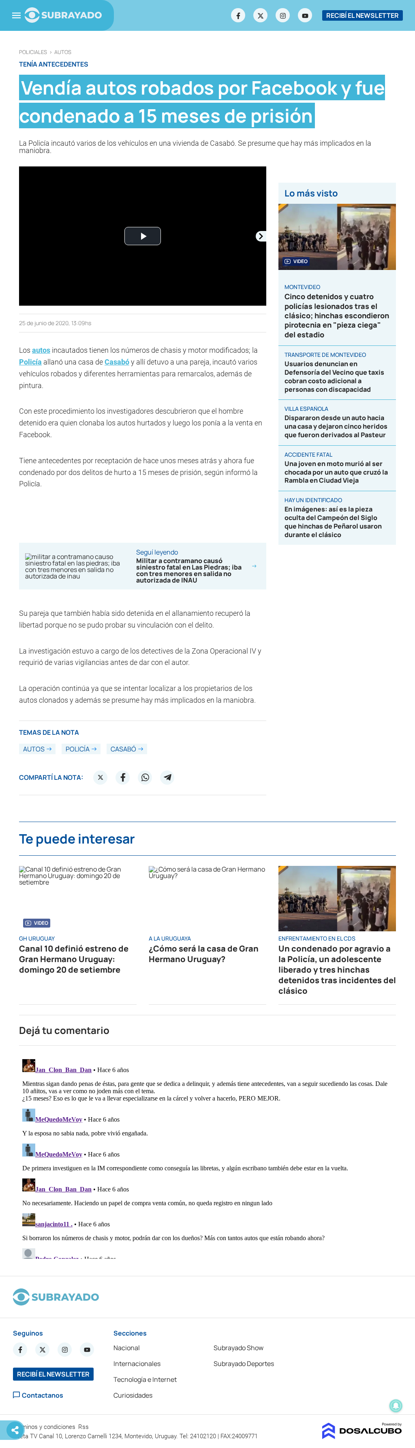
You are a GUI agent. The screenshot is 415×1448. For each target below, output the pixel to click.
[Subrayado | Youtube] (305, 15)
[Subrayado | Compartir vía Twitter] (100, 777)
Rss (84, 1427)
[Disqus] (207, 1157)
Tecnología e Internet (145, 1379)
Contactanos (42, 1395)
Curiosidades (132, 1395)
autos (62, 52)
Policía (30, 362)
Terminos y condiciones (45, 1427)
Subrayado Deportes (244, 1363)
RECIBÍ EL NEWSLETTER (362, 15)
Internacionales (136, 1363)
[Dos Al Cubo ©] (362, 1436)
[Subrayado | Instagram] (283, 15)
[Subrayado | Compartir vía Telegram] (167, 777)
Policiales (33, 52)
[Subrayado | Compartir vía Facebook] (123, 777)
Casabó (117, 362)
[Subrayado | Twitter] (260, 15)
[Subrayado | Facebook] (238, 15)
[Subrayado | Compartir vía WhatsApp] (145, 777)
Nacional (126, 1347)
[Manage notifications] (395, 1405)
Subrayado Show (238, 1347)
